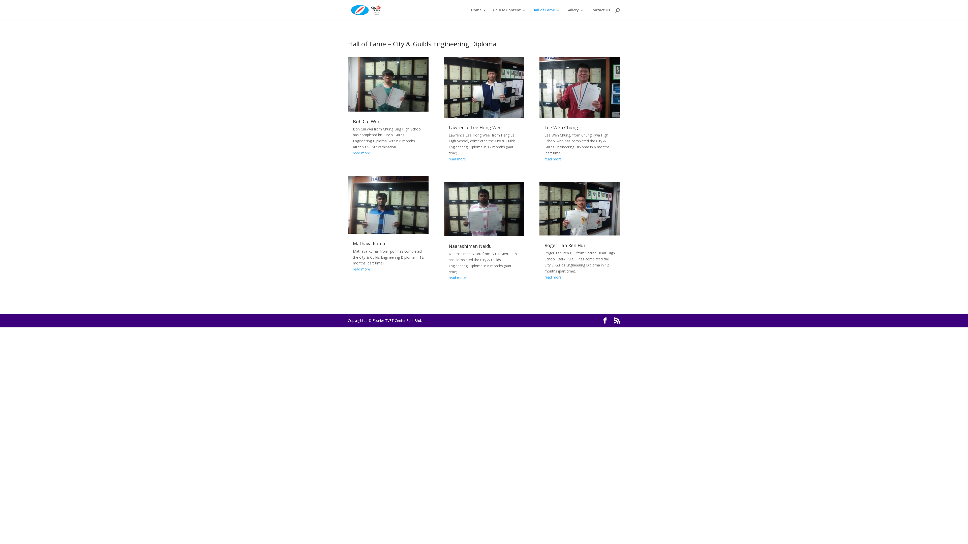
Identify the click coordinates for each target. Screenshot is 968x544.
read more (361, 153)
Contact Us (600, 10)
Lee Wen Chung (561, 127)
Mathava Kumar (370, 244)
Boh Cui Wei (366, 121)
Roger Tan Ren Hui (564, 245)
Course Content (507, 10)
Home (476, 10)
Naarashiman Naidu (470, 246)
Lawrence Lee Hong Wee (475, 127)
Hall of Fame (543, 10)
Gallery (572, 10)
